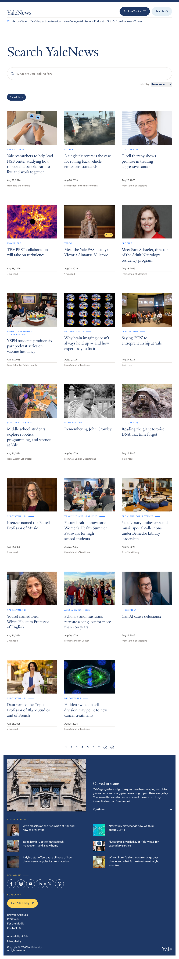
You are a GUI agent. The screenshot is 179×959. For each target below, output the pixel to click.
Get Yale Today (20, 903)
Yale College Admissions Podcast (84, 21)
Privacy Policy (14, 941)
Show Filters (16, 97)
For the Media (15, 923)
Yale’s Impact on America (45, 21)
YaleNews (19, 13)
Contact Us (14, 928)
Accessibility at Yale (17, 936)
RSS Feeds (13, 919)
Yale (167, 950)
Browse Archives (17, 915)
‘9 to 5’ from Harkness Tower (124, 21)
